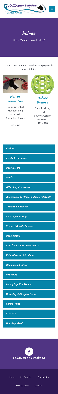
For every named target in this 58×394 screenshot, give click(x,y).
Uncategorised (14, 323)
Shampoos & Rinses (17, 265)
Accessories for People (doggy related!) (28, 197)
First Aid (11, 313)
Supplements (13, 236)
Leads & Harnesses (16, 158)
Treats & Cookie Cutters (19, 226)
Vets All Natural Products (20, 255)
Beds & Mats (13, 168)
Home (16, 40)
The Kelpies (43, 377)
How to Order (22, 385)
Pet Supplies (26, 377)
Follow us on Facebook (29, 358)
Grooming (11, 275)
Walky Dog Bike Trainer (19, 284)
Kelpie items (13, 304)
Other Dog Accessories (19, 187)
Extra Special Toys (16, 216)
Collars (10, 148)
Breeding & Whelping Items (21, 294)
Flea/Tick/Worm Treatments (22, 245)
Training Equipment (17, 207)
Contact (38, 385)
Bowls (9, 177)
